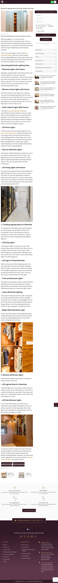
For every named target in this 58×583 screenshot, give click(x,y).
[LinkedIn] (7, 468)
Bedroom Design (45, 71)
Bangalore (51, 26)
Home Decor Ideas (45, 60)
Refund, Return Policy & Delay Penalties (28, 550)
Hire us (5, 544)
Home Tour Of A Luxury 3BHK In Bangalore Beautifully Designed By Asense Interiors (48, 76)
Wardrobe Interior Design (19, 463)
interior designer (45, 64)
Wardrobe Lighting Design (18, 465)
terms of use (45, 44)
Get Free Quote (45, 39)
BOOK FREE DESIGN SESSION (29, 510)
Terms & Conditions (26, 558)
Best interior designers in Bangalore (45, 67)
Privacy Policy (25, 544)
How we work (7, 549)
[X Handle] (21, 536)
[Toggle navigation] (55, 2)
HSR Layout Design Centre (47, 562)
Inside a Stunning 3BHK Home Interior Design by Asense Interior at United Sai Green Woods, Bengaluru (48, 88)
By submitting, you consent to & (46, 44)
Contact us (6, 556)
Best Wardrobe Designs (6, 465)
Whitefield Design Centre (46, 552)
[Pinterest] (5, 468)
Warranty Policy (25, 555)
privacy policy (51, 43)
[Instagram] (35, 536)
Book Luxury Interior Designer (10, 552)
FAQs (5, 561)
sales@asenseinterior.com (24, 520)
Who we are (6, 547)
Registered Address (45, 542)
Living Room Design (45, 53)
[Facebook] (3, 468)
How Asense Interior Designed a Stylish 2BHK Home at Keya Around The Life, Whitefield (48, 82)
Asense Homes (45, 50)
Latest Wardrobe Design (7, 463)
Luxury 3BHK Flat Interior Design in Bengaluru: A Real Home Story (47, 101)
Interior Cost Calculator (9, 554)
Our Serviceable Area (41, 26)
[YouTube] (32, 536)
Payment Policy (25, 547)
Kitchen (45, 57)
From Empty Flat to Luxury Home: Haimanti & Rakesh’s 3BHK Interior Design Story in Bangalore (47, 94)
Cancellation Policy (26, 553)
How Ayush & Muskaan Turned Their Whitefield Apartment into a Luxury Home (48, 107)
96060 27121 (39, 520)
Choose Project (39, 28)
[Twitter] (2, 468)
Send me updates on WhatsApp (44, 24)
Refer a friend (7, 559)
